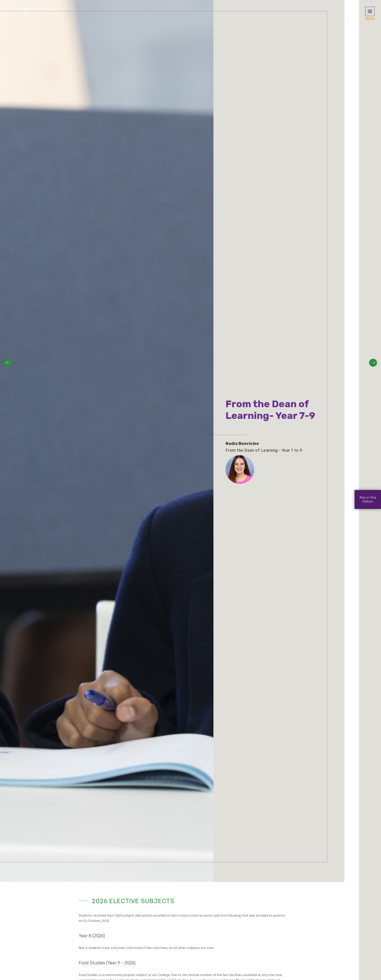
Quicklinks (50, 9)
